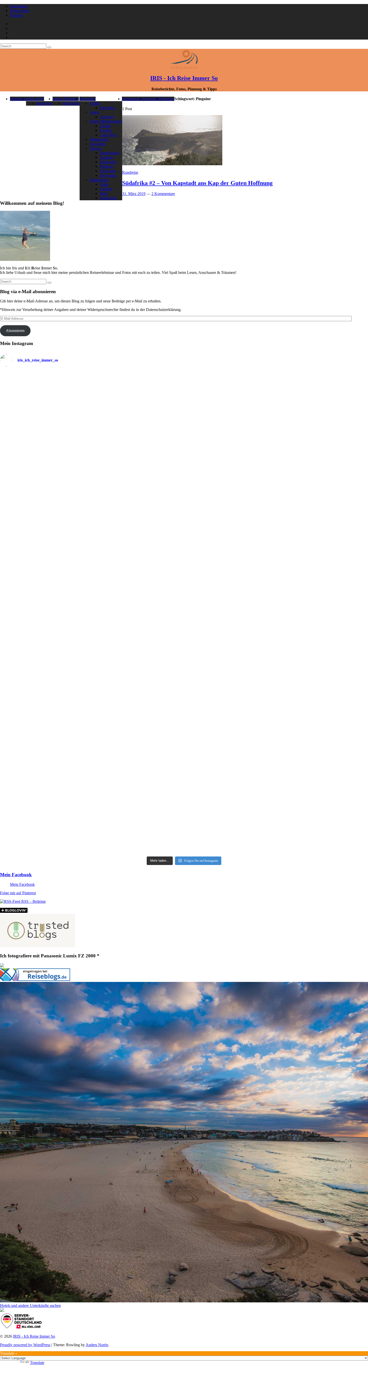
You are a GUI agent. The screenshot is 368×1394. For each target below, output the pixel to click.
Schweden (108, 171)
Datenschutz (20, 11)
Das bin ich (35, 99)
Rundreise (130, 172)
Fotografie (152, 99)
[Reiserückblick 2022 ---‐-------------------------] (45, 582)
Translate (37, 1362)
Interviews (44, 103)
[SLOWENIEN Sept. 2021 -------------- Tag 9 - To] (230, 756)
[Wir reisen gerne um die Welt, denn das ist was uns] (45, 690)
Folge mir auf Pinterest (18, 893)
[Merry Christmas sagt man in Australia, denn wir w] (323, 541)
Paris (103, 193)
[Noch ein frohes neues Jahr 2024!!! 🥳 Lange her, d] (230, 589)
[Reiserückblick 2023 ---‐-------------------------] (138, 579)
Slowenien (108, 175)
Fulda (104, 184)
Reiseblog (18, 99)
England (106, 157)
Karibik (106, 130)
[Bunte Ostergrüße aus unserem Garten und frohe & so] (138, 683)
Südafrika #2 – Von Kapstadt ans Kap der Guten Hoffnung (197, 183)
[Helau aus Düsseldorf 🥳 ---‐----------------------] (138, 421)
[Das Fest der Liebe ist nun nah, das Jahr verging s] (45, 397)
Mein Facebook (16, 874)
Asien (94, 112)
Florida (105, 126)
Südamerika (99, 139)
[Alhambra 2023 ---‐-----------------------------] (323, 436)
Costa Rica (108, 135)
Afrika (95, 103)
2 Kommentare (163, 194)
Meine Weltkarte (66, 99)
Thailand (107, 117)
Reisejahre (71, 103)
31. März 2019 (133, 194)
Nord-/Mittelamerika (106, 121)
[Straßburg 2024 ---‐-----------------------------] (230, 441)
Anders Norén (97, 1345)
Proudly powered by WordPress (25, 1345)
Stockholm (108, 198)
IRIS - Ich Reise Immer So (184, 78)
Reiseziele (88, 99)
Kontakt (16, 15)
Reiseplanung (133, 99)
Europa (95, 148)
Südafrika (107, 108)
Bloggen (167, 99)
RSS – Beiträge (33, 901)
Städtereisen (99, 180)
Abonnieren (15, 330)
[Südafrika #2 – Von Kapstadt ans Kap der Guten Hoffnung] (172, 164)
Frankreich (108, 162)
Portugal (106, 166)
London (106, 189)
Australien (98, 144)
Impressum (18, 6)
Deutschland (109, 153)
